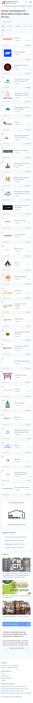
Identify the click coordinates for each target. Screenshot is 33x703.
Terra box (17, 122)
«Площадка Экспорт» (20, 375)
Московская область (19, 6)
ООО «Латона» (18, 291)
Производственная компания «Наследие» (22, 164)
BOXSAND (17, 38)
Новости (3, 680)
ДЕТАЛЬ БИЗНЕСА (19, 52)
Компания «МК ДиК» (20, 277)
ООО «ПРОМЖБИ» (19, 403)
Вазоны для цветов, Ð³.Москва (14, 540)
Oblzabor (16, 445)
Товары (3, 673)
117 (30, 489)
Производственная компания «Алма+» (22, 333)
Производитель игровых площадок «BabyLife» (21, 136)
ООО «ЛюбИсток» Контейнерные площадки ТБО (22, 80)
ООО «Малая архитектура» (22, 361)
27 (30, 139)
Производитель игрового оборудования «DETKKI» (21, 94)
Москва (23, 6)
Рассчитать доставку (11, 624)
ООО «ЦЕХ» (17, 459)
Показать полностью (16, 648)
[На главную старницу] (1, 6)
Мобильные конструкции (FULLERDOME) (21, 108)
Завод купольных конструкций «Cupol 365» (21, 473)
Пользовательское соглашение (9, 665)
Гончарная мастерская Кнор (21, 66)
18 (30, 40)
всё (3, 26)
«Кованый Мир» (18, 319)
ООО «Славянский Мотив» (21, 487)
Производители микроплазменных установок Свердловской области (16, 693)
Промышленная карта (7, 678)
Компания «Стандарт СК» (21, 150)
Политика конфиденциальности (9, 667)
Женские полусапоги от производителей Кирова (13, 686)
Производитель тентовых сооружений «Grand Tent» (22, 192)
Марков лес (17, 417)
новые (24, 26)
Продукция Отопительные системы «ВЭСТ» (12, 690)
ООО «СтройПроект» (20, 234)
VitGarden (17, 389)
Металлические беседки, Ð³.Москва (16, 537)
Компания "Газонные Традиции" (20, 305)
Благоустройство (27, 6)
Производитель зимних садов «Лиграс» (22, 206)
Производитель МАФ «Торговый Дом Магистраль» (22, 431)
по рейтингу (9, 26)
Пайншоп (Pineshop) (20, 220)
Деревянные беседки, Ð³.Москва (15, 544)
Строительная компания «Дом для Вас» (21, 347)
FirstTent (16, 262)
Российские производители (10, 6)
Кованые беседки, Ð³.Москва (14, 547)
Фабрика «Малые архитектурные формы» (22, 178)
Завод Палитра (18, 248)
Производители (5, 676)
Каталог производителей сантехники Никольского (14, 688)
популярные (17, 26)
